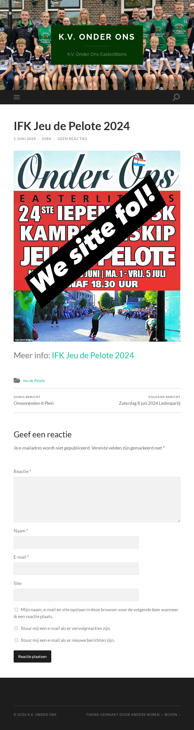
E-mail (21, 557)
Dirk (47, 138)
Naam (21, 530)
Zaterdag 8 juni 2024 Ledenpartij (149, 400)
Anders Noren (145, 715)
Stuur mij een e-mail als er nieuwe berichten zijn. (68, 640)
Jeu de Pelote (34, 380)
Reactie (22, 471)
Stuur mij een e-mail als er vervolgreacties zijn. (66, 628)
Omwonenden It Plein (34, 400)
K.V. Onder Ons (97, 36)
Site (17, 583)
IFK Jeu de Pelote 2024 (93, 355)
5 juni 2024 (25, 138)
